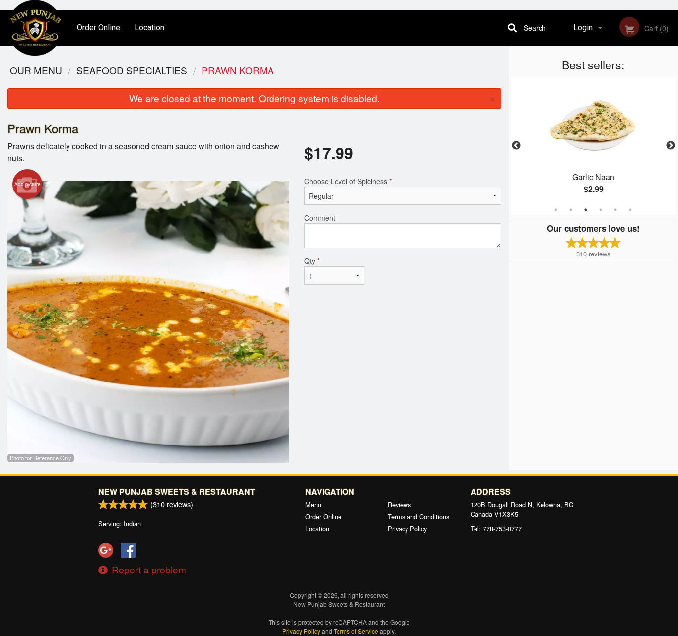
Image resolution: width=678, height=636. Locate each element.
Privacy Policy (407, 528)
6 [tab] (630, 210)
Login (583, 27)
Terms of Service (356, 631)
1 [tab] (556, 210)
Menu (313, 504)
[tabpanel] (594, 145)
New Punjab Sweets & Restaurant (176, 491)
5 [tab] (615, 210)
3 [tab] (586, 210)
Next (671, 146)
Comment (319, 218)
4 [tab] (601, 210)
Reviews (399, 504)
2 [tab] (571, 210)
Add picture (27, 184)
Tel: (496, 528)
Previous (516, 146)
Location (149, 27)
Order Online (98, 27)
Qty (312, 261)
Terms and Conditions (418, 516)
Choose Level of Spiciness (348, 181)
